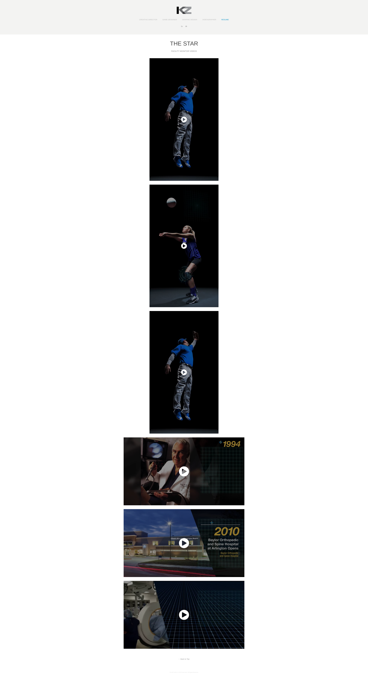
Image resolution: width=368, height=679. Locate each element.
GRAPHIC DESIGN (189, 20)
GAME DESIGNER (169, 20)
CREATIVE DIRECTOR (148, 20)
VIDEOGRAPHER (209, 20)
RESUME (225, 20)
